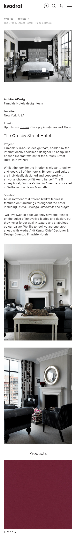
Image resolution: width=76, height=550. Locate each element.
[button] (54, 6)
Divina (24, 127)
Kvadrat (8, 18)
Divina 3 (10, 532)
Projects (21, 18)
